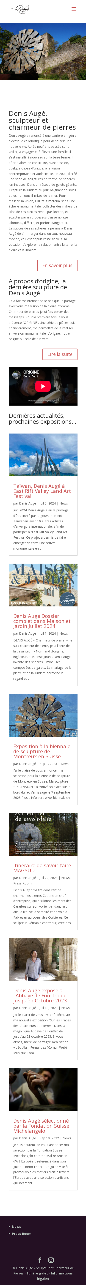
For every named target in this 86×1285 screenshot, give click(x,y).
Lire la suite (59, 354)
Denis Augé (27, 503)
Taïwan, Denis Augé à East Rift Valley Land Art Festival (42, 490)
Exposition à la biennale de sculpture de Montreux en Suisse (41, 751)
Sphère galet (37, 1273)
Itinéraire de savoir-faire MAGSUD (42, 868)
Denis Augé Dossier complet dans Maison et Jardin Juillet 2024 (42, 620)
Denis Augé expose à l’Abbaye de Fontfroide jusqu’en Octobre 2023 (40, 995)
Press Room (22, 883)
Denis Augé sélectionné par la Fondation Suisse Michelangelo (41, 1125)
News (63, 503)
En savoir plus (57, 265)
